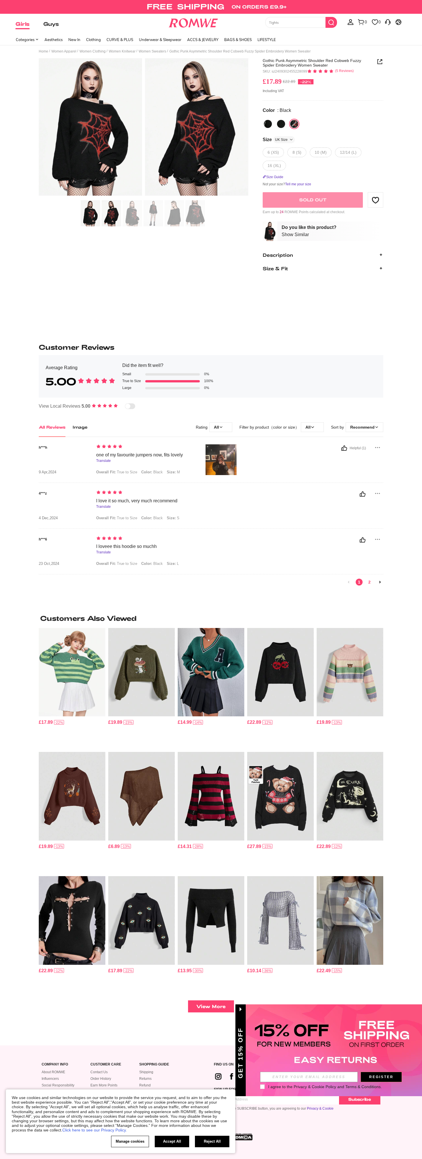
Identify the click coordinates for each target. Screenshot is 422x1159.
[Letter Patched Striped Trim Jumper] (211, 672)
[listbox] (350, 22)
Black (152, 472)
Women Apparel (63, 51)
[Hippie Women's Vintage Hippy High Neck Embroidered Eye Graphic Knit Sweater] (141, 920)
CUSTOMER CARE (105, 1064)
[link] (211, 7)
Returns (145, 1079)
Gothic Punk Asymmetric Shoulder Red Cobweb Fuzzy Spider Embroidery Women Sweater (312, 62)
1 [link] (359, 582)
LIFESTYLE (267, 39)
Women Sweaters (152, 51)
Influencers (50, 1079)
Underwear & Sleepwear (160, 39)
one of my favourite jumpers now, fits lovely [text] (139, 454)
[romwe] (193, 22)
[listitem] (72, 688)
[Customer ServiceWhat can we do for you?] (387, 21)
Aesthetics (53, 39)
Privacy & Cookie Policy (315, 1086)
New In (74, 39)
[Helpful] (344, 448)
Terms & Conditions (363, 1086)
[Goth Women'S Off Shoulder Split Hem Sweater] (211, 920)
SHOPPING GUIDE (154, 1064)
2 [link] (369, 582)
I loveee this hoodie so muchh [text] (126, 546)
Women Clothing (93, 51)
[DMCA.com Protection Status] (242, 1136)
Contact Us (99, 1072)
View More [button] (211, 1006)
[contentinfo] (46, 722)
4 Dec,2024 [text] (48, 518)
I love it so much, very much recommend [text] (136, 500)
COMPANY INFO (55, 1064)
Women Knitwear (122, 51)
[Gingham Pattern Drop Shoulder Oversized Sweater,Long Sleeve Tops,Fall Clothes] (350, 920)
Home (43, 51)
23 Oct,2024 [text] (49, 564)
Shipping (146, 1072)
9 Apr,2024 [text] (47, 472)
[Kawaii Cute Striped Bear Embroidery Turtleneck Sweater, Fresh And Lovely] (350, 672)
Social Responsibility (58, 1085)
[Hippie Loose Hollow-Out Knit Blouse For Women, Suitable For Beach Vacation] (141, 796)
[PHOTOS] (143, 127)
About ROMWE (53, 1072)
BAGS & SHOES (238, 39)
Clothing (93, 39)
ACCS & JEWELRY (202, 39)
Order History (100, 1079)
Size (275, 139)
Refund (145, 1085)
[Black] (268, 124)
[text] (145, 447)
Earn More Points (103, 1085)
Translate (103, 461)
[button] (375, 200)
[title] (211, 618)
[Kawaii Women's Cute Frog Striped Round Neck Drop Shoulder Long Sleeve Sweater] (72, 672)
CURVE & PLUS (120, 39)
